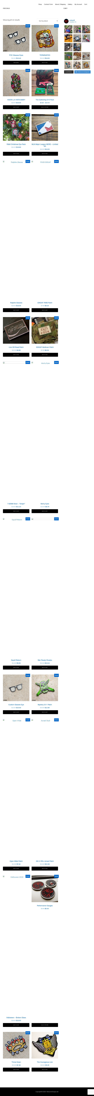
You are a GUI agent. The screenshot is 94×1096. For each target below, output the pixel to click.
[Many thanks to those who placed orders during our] (68, 29)
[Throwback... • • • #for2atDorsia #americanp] (86, 38)
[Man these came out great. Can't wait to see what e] (86, 29)
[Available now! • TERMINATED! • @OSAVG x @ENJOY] (86, 65)
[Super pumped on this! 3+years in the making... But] (68, 56)
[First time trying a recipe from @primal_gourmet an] (77, 56)
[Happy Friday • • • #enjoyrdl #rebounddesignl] (77, 38)
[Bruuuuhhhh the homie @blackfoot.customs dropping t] (68, 47)
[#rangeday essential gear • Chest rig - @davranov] (77, 47)
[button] (89, 3)
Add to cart (45, 62)
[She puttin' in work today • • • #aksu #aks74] (86, 47)
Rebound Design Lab (10, 3)
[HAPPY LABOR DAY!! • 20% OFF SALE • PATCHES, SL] (77, 29)
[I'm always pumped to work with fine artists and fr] (77, 65)
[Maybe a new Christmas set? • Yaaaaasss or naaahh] (68, 65)
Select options (44, 107)
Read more (16, 62)
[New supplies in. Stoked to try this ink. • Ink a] (68, 38)
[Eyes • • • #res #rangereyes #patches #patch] (86, 56)
